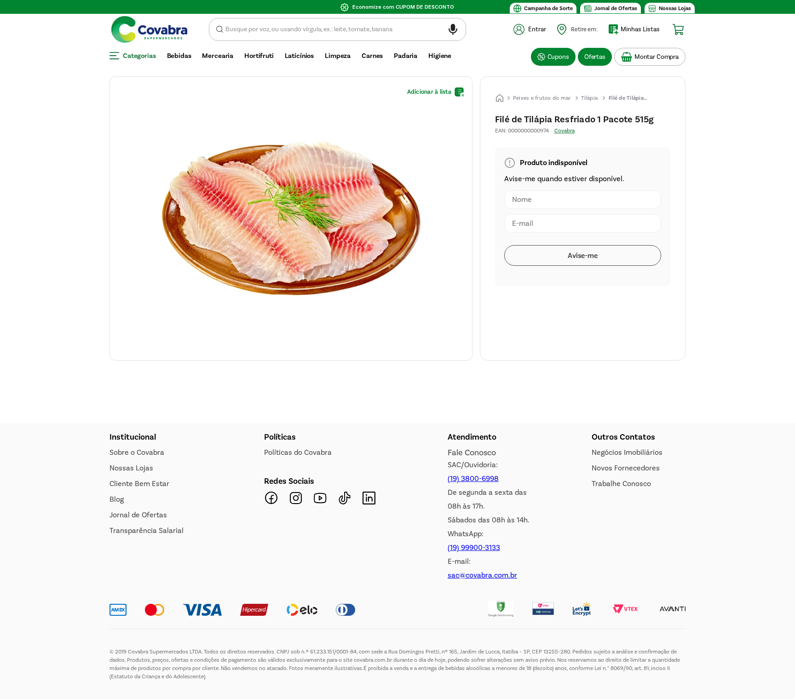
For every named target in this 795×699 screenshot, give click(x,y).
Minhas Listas (640, 29)
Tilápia (589, 98)
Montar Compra (656, 57)
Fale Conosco (472, 629)
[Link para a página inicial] (499, 98)
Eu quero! (163, 529)
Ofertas (594, 57)
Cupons (558, 57)
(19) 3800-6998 (473, 654)
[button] (453, 31)
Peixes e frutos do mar (542, 98)
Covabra (564, 130)
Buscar (219, 29)
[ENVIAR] (582, 255)
